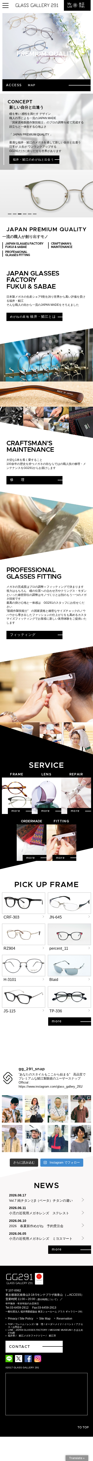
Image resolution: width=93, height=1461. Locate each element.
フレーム (20, 1324)
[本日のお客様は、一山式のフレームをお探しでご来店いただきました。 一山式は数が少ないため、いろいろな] (35, 1138)
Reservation (64, 1318)
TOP (10, 1324)
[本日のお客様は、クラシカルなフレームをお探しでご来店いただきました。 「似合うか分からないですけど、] (81, 1108)
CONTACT (19, 1347)
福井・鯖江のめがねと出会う (33, 159)
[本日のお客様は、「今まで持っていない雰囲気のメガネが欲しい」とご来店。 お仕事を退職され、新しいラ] (58, 1108)
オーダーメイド (53, 1324)
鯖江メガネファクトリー (32, 1335)
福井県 (11, 1335)
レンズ (30, 1324)
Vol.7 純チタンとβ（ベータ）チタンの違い (41, 1200)
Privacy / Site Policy (20, 1318)
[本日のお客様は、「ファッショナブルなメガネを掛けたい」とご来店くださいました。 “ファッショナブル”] (35, 1108)
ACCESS (23, 85)
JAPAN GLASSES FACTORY (31, 1330)
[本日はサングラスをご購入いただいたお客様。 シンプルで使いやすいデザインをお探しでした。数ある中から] (12, 1138)
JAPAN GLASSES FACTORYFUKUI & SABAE (24, 245)
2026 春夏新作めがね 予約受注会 (36, 1226)
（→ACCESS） (73, 1294)
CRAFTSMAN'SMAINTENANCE (61, 245)
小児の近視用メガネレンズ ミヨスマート (40, 1238)
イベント (69, 1324)
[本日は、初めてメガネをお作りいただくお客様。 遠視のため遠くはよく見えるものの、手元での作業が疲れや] (58, 1138)
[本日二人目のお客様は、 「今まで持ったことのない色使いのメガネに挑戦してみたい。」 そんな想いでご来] (12, 1108)
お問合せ (17, 1327)
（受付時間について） (47, 1299)
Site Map (45, 1318)
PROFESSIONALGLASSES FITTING (17, 253)
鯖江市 (52, 1335)
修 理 (39, 1324)
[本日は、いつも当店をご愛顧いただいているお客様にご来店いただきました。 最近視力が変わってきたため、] (81, 1138)
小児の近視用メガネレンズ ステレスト (39, 1213)
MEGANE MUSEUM (60, 1330)
